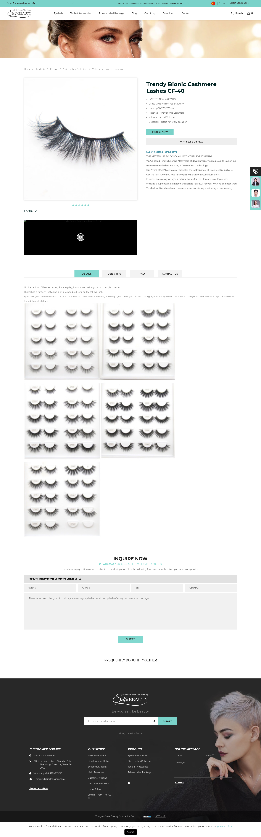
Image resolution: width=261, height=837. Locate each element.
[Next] (188, 3)
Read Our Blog (38, 788)
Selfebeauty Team (97, 766)
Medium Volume (114, 69)
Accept (130, 831)
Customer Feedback (98, 783)
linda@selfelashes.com (53, 778)
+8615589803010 (53, 773)
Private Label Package (111, 13)
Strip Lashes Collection (75, 69)
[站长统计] (147, 816)
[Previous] (73, 3)
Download (168, 13)
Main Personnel (96, 772)
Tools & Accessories (80, 13)
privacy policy (224, 826)
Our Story (149, 13)
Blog (134, 13)
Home (27, 69)
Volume (96, 69)
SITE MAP (160, 816)
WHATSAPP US (111, 564)
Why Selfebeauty (97, 755)
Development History (99, 761)
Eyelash (58, 13)
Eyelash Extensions (138, 755)
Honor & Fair (94, 789)
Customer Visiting (97, 777)
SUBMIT (130, 639)
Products (40, 69)
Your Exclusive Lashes (19, 3)
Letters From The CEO (99, 796)
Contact (186, 13)
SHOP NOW (157, 3)
